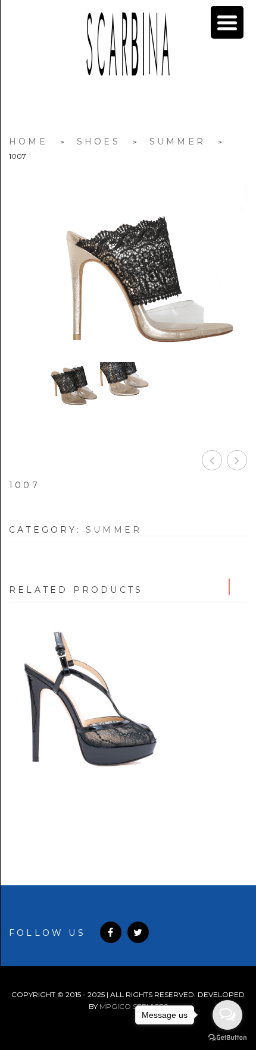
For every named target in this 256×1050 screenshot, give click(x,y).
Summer (177, 141)
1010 (237, 460)
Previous (221, 587)
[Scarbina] (128, 44)
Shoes (98, 141)
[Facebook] (110, 932)
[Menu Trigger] (227, 22)
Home (28, 141)
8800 (128, 802)
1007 (212, 460)
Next (239, 587)
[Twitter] (138, 932)
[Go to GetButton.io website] (227, 1038)
